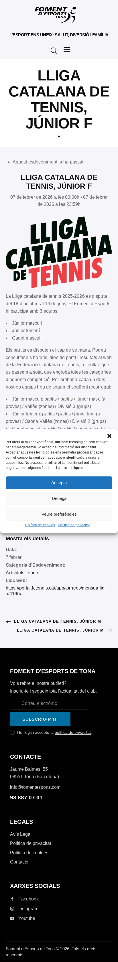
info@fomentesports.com (35, 787)
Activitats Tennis (22, 572)
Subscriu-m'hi (40, 719)
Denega (59, 498)
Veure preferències (59, 514)
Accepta (59, 482)
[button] (109, 436)
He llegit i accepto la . (54, 732)
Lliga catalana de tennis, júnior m (57, 621)
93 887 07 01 (26, 798)
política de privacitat (73, 732)
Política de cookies (40, 525)
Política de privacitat (74, 525)
